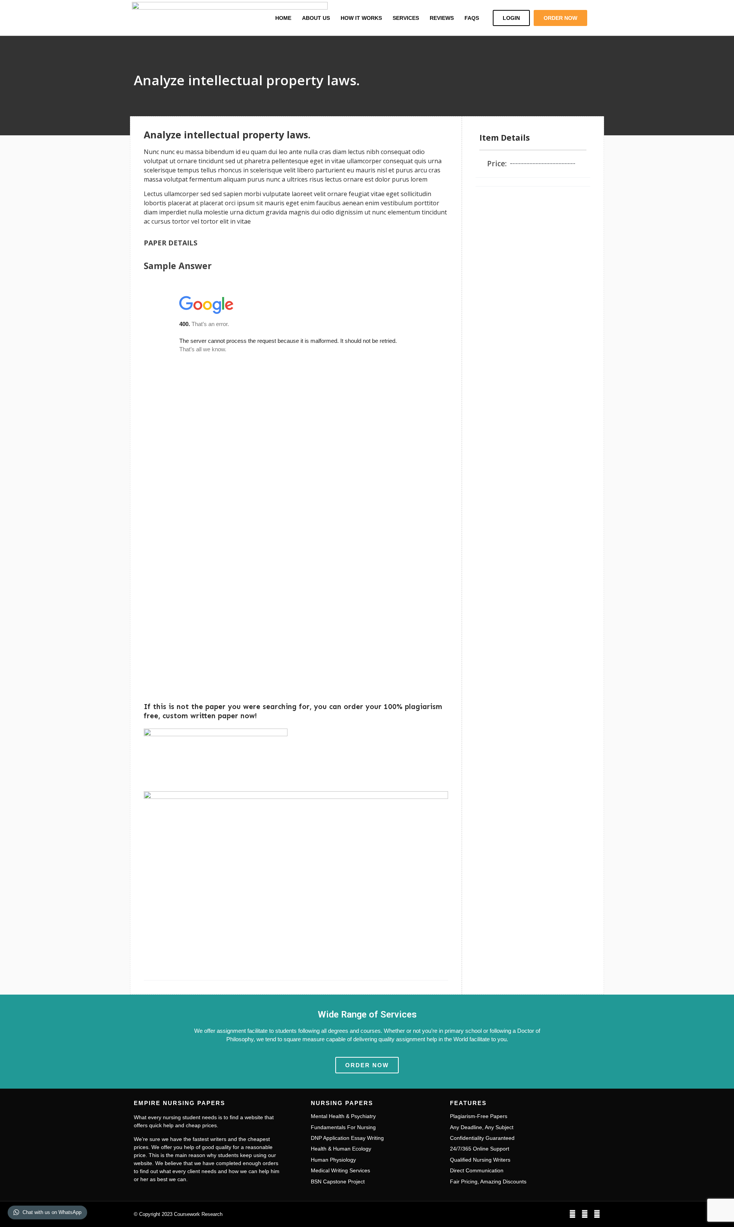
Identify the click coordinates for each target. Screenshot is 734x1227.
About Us (316, 18)
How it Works (361, 18)
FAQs (471, 18)
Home (283, 18)
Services (406, 18)
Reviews (442, 18)
